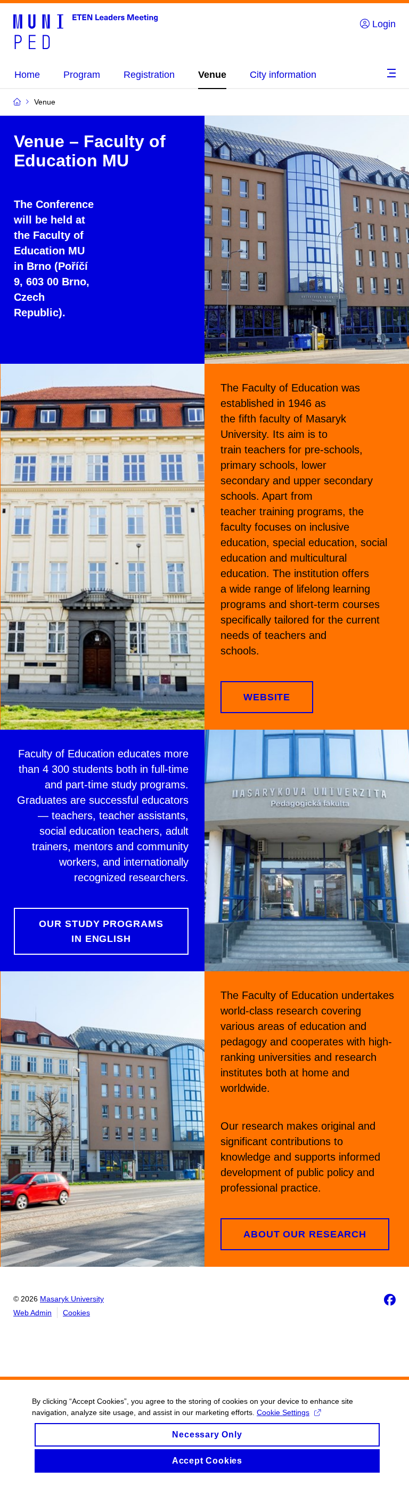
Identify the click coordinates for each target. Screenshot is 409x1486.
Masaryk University (72, 1299)
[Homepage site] (85, 31)
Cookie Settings (283, 1412)
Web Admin (32, 1312)
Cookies (76, 1312)
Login (383, 24)
